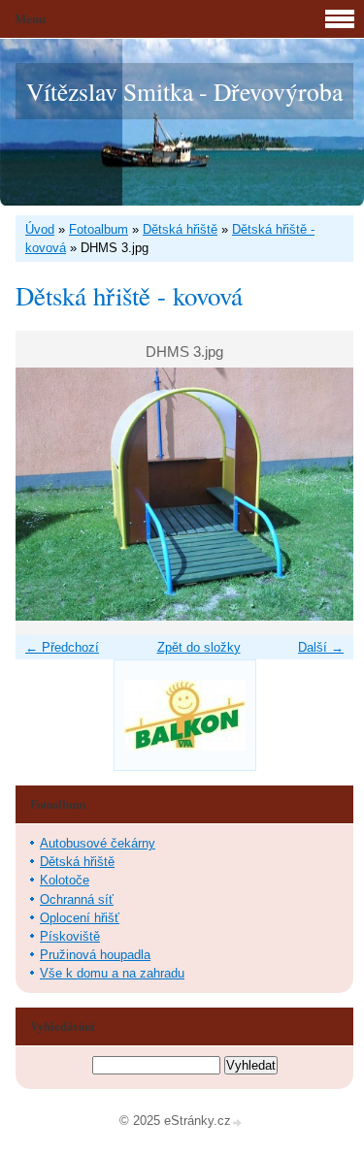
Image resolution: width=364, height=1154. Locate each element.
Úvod (39, 229)
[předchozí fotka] (47, 494)
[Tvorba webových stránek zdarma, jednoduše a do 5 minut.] (238, 1122)
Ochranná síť (77, 899)
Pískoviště (70, 936)
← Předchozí (62, 647)
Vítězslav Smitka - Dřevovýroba (184, 91)
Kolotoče (64, 880)
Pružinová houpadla (95, 954)
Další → (321, 647)
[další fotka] (322, 494)
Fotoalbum (98, 229)
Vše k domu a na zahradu (112, 973)
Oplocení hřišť (79, 918)
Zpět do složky (199, 647)
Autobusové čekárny (97, 843)
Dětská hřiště (180, 229)
